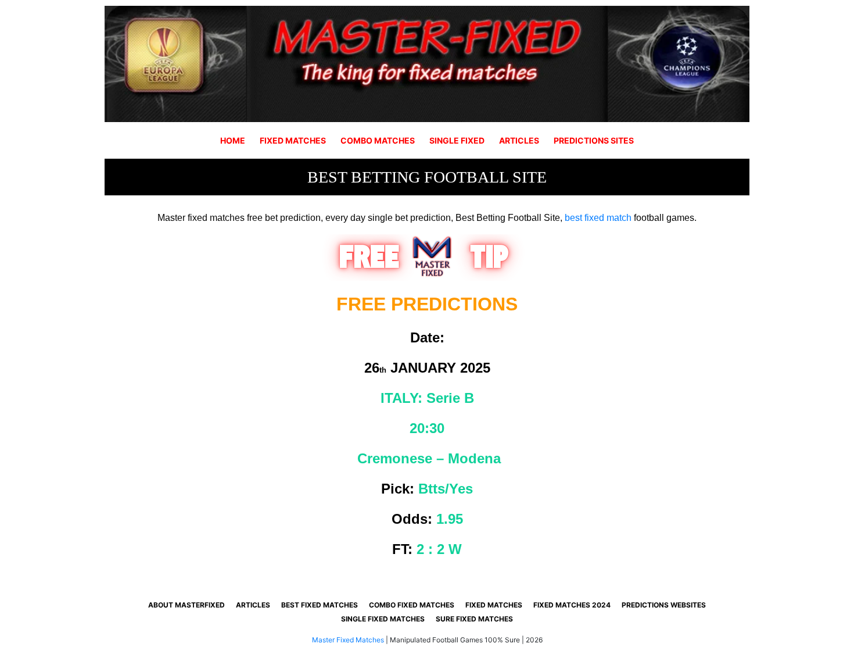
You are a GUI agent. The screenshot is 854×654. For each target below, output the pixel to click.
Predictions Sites (594, 140)
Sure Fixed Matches (474, 618)
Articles (519, 140)
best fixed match (598, 218)
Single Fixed (457, 140)
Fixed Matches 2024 (572, 605)
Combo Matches (377, 140)
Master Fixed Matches (348, 639)
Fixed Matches (293, 140)
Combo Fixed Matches (411, 605)
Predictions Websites (664, 605)
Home (232, 140)
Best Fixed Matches (319, 605)
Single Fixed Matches (383, 618)
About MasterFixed (186, 605)
